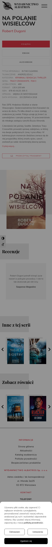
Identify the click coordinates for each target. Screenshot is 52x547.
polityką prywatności (33, 522)
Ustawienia (37, 532)
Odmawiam (14, 532)
